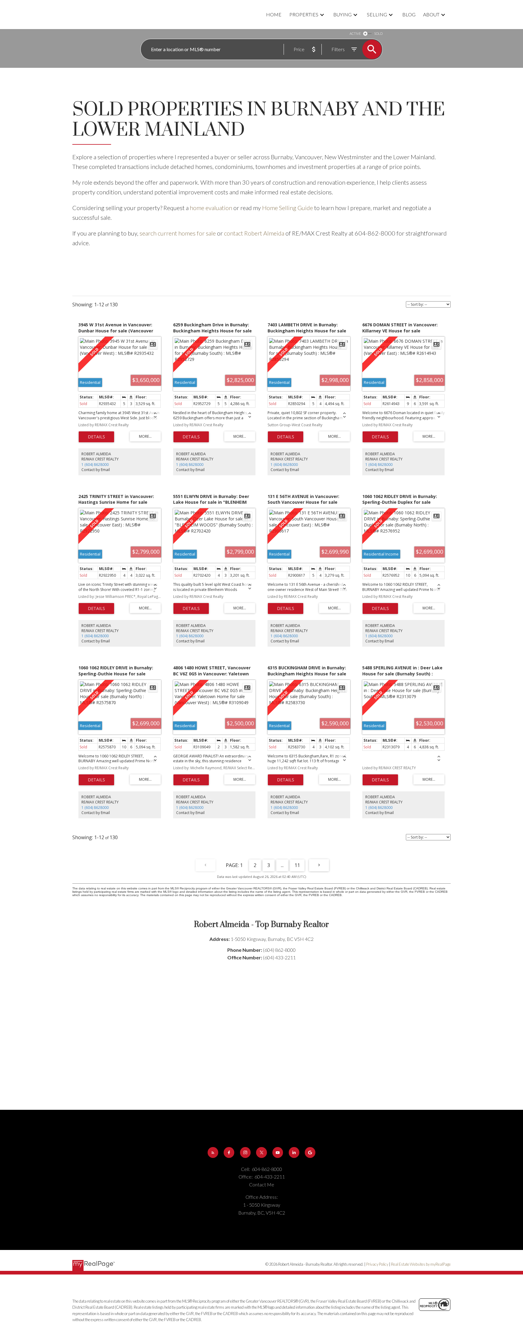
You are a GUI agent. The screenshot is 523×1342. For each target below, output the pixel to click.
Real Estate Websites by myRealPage (421, 1264)
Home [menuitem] (273, 14)
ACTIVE (355, 33)
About (431, 14)
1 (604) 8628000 (95, 464)
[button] (213, 1152)
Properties (303, 14)
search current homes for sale (178, 233)
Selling (377, 14)
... (282, 865)
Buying (342, 14)
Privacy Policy (377, 1264)
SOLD (378, 33)
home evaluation (211, 207)
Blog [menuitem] (409, 14)
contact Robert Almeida (254, 233)
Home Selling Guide (287, 207)
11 (297, 865)
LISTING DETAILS (96, 436)
